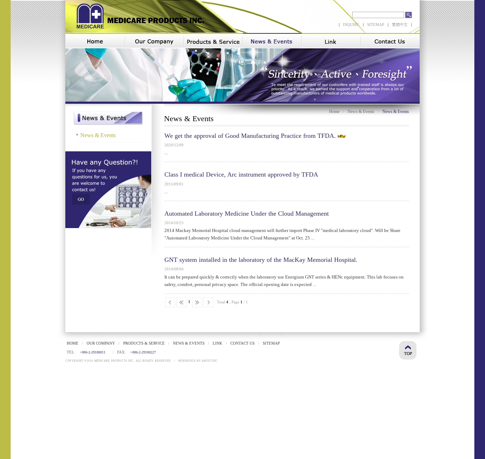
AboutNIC (209, 360)
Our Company (101, 343)
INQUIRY (351, 24)
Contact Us (242, 343)
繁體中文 (400, 24)
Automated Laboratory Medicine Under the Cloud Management (246, 213)
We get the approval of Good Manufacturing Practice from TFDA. (250, 135)
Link (217, 343)
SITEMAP (375, 24)
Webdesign (187, 360)
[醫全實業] (136, 30)
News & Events (361, 111)
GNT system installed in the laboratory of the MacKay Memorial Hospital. (261, 259)
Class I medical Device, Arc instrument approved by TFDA (241, 174)
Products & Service (144, 343)
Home (334, 111)
